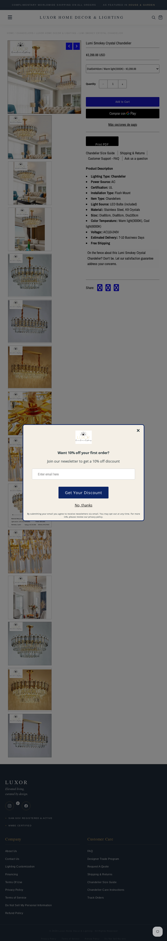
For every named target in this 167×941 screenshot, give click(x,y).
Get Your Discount (83, 492)
